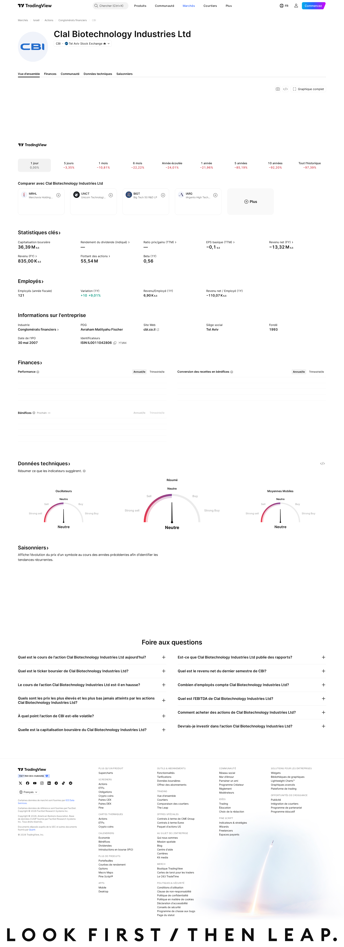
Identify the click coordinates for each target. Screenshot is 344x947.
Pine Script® (106, 876)
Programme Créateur (231, 784)
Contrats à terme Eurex (170, 822)
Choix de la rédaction (231, 811)
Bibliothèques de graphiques (287, 776)
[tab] (139, 371)
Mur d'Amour (226, 776)
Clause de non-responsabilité (174, 891)
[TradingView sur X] (20, 783)
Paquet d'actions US (169, 826)
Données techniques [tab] (98, 74)
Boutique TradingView (170, 868)
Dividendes (105, 845)
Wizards (224, 826)
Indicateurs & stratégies (233, 822)
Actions (103, 783)
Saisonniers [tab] (124, 74)
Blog (159, 845)
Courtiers (210, 6)
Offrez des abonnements (171, 784)
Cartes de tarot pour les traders (175, 872)
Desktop (103, 891)
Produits (140, 6)
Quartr (32, 829)
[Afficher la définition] (52, 242)
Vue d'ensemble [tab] (29, 74)
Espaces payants (229, 834)
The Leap (162, 807)
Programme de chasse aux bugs (176, 911)
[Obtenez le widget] (285, 89)
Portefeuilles (106, 860)
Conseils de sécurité (169, 907)
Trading (223, 803)
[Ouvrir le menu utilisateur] (296, 5)
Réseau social (227, 772)
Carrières (162, 853)
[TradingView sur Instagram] (41, 783)
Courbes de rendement (112, 864)
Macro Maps (106, 872)
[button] (149, 5)
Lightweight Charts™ (283, 780)
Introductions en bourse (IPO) (116, 849)
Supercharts (106, 772)
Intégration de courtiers (284, 803)
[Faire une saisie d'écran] (278, 89)
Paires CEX (105, 799)
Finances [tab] (50, 74)
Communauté (164, 6)
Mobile (102, 887)
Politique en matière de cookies (175, 899)
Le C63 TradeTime (168, 876)
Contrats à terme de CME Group (176, 818)
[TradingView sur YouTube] (34, 783)
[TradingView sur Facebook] (27, 783)
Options (103, 868)
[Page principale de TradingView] (35, 5)
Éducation (225, 807)
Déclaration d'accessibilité (172, 903)
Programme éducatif (283, 811)
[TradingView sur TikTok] (63, 783)
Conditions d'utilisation (170, 887)
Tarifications (164, 776)
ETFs (101, 787)
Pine (101, 807)
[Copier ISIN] (114, 343)
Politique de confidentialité (172, 895)
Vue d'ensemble (166, 795)
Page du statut (166, 915)
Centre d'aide (165, 849)
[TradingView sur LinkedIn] (49, 783)
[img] (104, 43)
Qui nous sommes (167, 837)
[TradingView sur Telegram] (56, 783)
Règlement (225, 788)
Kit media (162, 857)
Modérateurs (226, 792)
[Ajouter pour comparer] (58, 195)
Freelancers (226, 830)
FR (286, 6)
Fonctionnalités (166, 772)
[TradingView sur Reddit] (70, 783)
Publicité (276, 799)
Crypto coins (106, 795)
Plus (229, 6)
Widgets (276, 772)
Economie (104, 837)
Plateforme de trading (284, 788)
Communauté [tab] (70, 74)
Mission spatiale (166, 841)
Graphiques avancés (283, 784)
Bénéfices (104, 841)
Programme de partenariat (286, 807)
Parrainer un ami (228, 780)
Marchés (189, 6)
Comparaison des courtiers (172, 803)
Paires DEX (105, 803)
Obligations (105, 791)
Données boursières (168, 780)
